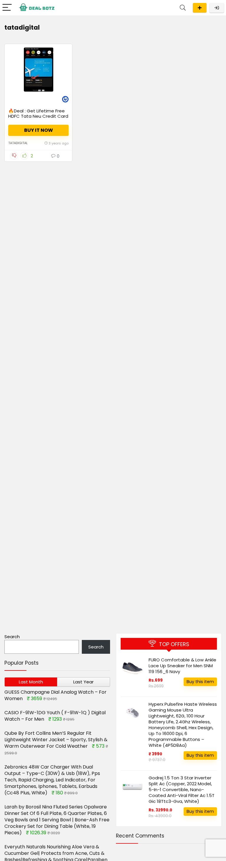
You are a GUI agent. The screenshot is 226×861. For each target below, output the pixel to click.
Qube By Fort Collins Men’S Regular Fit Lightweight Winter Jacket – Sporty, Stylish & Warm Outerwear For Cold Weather (55, 739)
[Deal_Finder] (65, 100)
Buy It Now (38, 130)
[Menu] (7, 8)
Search (12, 636)
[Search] (183, 8)
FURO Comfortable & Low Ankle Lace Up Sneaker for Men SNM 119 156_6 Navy (182, 666)
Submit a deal (200, 8)
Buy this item (200, 682)
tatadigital (18, 143)
